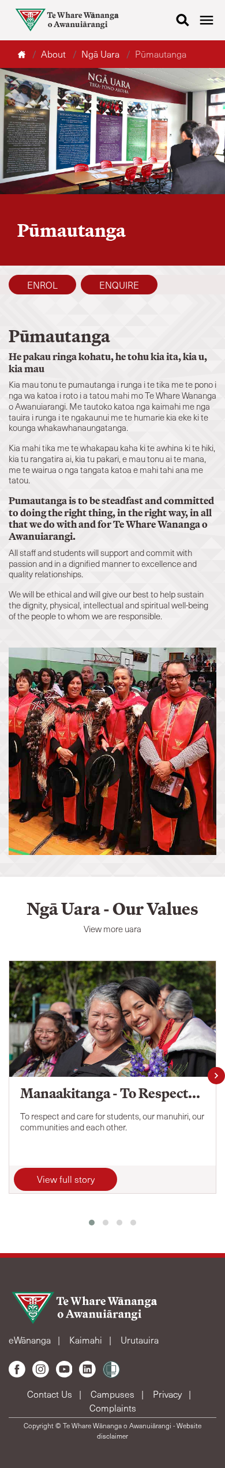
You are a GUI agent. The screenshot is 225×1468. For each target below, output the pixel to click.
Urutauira (140, 1340)
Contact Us (50, 1394)
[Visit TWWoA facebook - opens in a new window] (17, 1369)
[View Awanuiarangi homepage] (67, 20)
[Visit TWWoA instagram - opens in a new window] (40, 1369)
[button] (92, 1222)
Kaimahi (86, 1340)
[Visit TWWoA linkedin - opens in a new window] (87, 1369)
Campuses (114, 1394)
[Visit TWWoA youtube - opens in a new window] (64, 1369)
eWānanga (31, 1340)
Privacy (168, 1394)
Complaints (112, 1408)
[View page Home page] (23, 54)
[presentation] (216, 1075)
